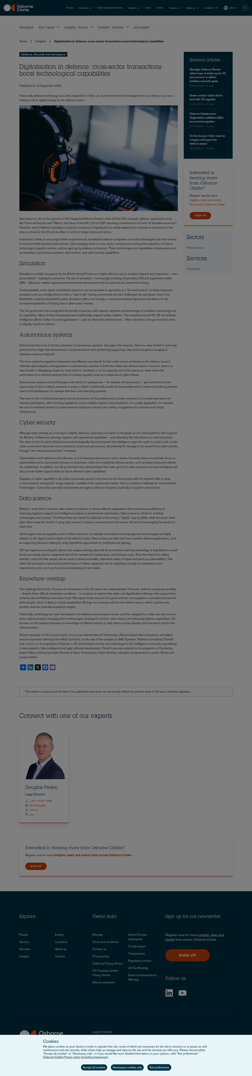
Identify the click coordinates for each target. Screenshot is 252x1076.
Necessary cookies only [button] (127, 1067)
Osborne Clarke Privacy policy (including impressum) (75, 1057)
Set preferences (159, 1067)
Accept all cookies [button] (94, 1067)
